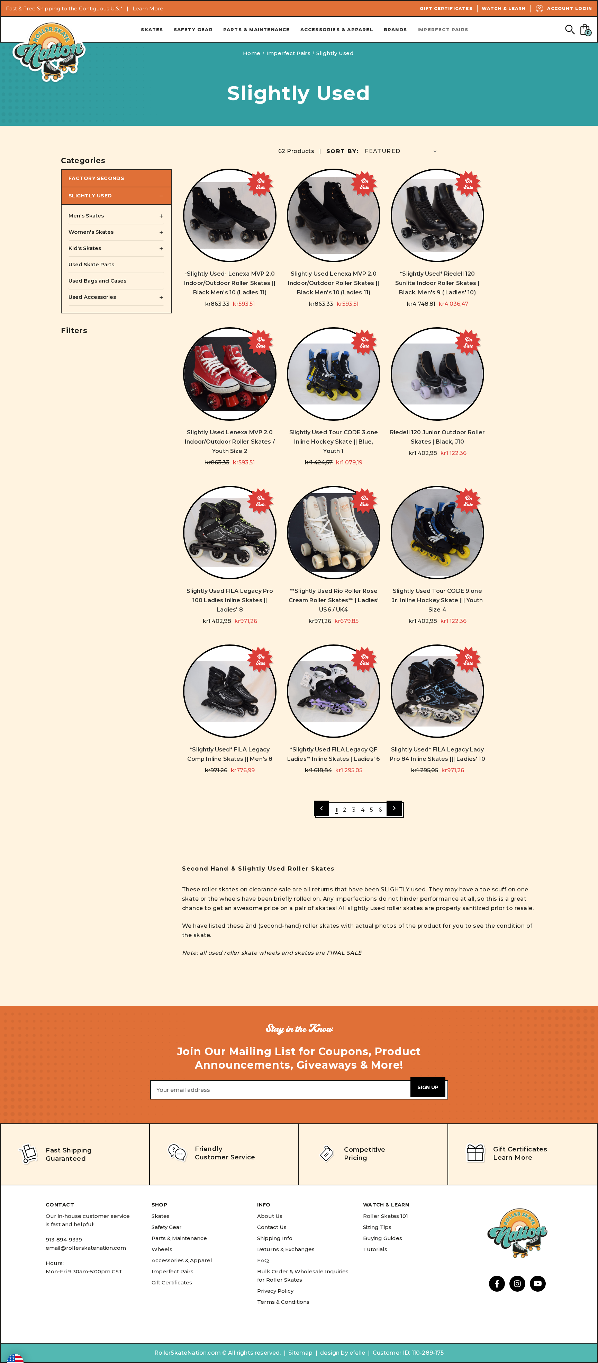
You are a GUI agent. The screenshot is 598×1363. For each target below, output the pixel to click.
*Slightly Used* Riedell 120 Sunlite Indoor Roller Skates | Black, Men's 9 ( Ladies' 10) (437, 283)
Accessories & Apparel (336, 29)
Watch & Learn (504, 8)
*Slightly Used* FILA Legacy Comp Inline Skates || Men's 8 (230, 754)
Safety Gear (193, 29)
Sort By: (342, 151)
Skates (152, 29)
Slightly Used (90, 196)
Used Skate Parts (91, 264)
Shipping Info (274, 1238)
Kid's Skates (85, 248)
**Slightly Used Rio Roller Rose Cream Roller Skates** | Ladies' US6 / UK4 (334, 600)
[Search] (570, 29)
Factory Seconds (96, 178)
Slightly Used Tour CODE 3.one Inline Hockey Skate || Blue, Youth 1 (333, 441)
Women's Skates (91, 232)
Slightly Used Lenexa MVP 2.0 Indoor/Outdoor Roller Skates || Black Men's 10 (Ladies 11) (333, 283)
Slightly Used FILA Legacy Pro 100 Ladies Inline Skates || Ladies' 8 (230, 600)
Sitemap (300, 1352)
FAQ (263, 1260)
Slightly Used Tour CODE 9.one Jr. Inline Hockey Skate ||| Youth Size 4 (437, 600)
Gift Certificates (446, 8)
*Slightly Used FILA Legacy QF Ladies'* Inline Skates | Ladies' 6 (333, 754)
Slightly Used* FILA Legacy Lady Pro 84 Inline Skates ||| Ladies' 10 (437, 754)
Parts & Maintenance (256, 29)
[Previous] (321, 808)
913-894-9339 (64, 1239)
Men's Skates (86, 215)
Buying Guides (382, 1238)
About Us (269, 1216)
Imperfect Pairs (442, 29)
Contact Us (272, 1227)
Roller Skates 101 (385, 1216)
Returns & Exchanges (286, 1249)
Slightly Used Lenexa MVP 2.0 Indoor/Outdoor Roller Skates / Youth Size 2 (230, 441)
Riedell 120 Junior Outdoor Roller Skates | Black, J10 (437, 437)
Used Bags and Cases (97, 280)
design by (334, 1352)
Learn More (148, 8)
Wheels (162, 1249)
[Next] (394, 808)
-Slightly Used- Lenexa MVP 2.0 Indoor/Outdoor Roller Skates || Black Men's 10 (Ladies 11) (229, 283)
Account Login (569, 8)
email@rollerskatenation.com (86, 1248)
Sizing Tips (377, 1227)
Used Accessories (92, 297)
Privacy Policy (275, 1291)
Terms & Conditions (283, 1302)
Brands (395, 29)
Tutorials (375, 1249)
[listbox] (401, 151)
